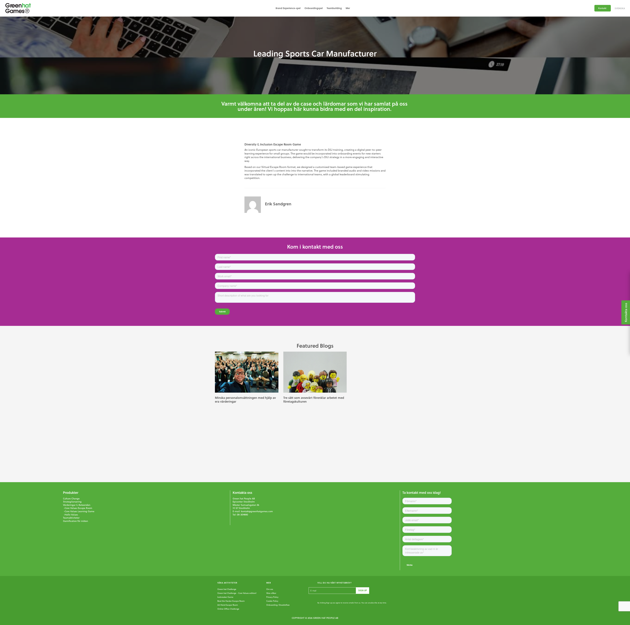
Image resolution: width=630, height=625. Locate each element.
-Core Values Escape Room (77, 508)
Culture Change (71, 498)
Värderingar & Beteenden (76, 505)
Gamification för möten (75, 521)
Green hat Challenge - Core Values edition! (236, 593)
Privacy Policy (272, 597)
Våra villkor (271, 593)
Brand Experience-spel (288, 8)
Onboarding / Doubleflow (278, 605)
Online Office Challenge (228, 608)
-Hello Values (70, 514)
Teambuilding (334, 8)
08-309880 (242, 514)
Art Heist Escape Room (227, 605)
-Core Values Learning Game (78, 511)
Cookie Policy (272, 601)
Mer (348, 8)
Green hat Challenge (226, 589)
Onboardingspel (313, 8)
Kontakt (602, 8)
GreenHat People (18, 8)
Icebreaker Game (225, 597)
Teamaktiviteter (71, 517)
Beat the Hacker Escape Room (231, 601)
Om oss (269, 589)
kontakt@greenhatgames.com (257, 511)
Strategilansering (72, 501)
